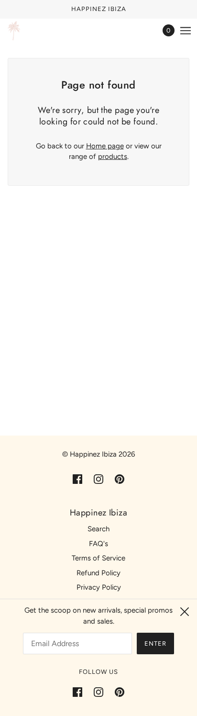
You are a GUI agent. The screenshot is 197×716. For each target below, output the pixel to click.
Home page (105, 146)
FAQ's (98, 543)
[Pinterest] (116, 691)
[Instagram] (98, 691)
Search (98, 529)
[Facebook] (80, 691)
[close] (184, 611)
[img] (77, 479)
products (112, 156)
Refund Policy (98, 573)
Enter (155, 643)
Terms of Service (98, 558)
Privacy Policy (99, 587)
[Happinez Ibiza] (14, 30)
